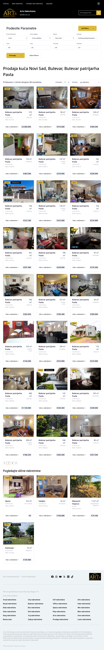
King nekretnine (9, 615)
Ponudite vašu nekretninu (34, 4)
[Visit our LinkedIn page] (68, 577)
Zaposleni (49, 4)
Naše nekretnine (17, 4)
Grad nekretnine (9, 600)
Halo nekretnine (84, 604)
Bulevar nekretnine (35, 604)
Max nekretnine (84, 612)
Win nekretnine (84, 608)
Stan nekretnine (9, 612)
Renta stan (7, 619)
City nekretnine (34, 600)
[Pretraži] (98, 12)
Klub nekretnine (9, 608)
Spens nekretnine (60, 608)
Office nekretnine (60, 604)
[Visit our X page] (64, 577)
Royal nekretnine (10, 604)
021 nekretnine (59, 600)
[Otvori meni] (98, 3)
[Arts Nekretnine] (10, 12)
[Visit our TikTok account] (72, 577)
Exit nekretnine (34, 612)
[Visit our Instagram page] (56, 577)
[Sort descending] (68, 82)
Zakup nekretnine (35, 619)
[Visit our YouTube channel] (60, 577)
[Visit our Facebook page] (52, 577)
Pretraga (15, 55)
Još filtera (87, 28)
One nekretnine (84, 615)
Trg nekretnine (34, 615)
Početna (6, 4)
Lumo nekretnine (84, 619)
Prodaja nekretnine (60, 619)
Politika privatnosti (11, 577)
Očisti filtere (34, 55)
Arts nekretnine (59, 615)
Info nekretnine (84, 600)
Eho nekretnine (34, 608)
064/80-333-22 (25, 15)
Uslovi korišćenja (28, 577)
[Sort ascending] (65, 82)
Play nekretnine (59, 612)
